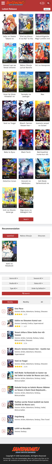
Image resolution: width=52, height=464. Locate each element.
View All (47, 9)
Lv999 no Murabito (23, 428)
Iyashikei (10, 236)
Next (26, 219)
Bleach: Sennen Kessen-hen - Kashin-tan (32, 349)
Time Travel (45, 420)
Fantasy (37, 311)
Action (23, 311)
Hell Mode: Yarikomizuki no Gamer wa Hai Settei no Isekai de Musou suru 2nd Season (31, 374)
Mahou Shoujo (26, 236)
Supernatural (38, 323)
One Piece (19, 309)
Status (37, 283)
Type (13, 288)
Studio (12, 283)
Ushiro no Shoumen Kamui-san (28, 320)
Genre (12, 278)
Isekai (41, 338)
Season (38, 278)
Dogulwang (19, 416)
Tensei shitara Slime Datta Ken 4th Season (30, 333)
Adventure (30, 311)
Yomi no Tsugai (21, 361)
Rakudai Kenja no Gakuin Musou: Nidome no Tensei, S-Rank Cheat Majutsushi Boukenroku (32, 388)
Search (27, 293)
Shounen (41, 236)
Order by (38, 288)
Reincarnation (20, 340)
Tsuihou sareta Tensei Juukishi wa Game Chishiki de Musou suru (32, 403)
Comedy (24, 323)
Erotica (30, 323)
